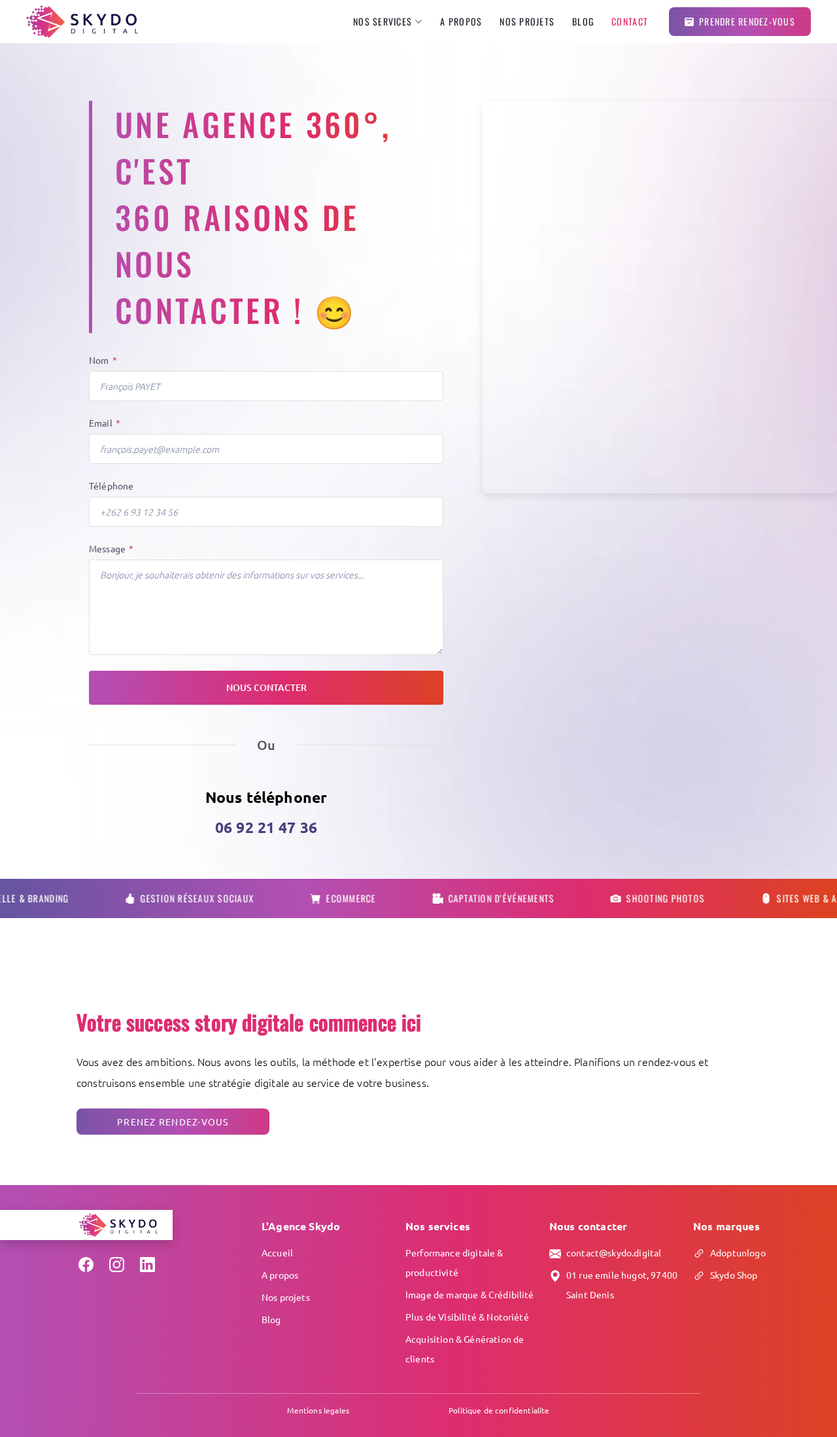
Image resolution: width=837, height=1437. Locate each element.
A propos (461, 21)
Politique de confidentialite (499, 1410)
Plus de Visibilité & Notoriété (467, 1316)
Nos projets (527, 21)
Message (111, 548)
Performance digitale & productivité (454, 1262)
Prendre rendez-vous (747, 21)
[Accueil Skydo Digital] (82, 21)
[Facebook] (86, 1264)
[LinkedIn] (147, 1264)
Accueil (277, 1252)
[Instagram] (116, 1264)
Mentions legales (318, 1410)
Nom (103, 360)
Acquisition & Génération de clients (464, 1348)
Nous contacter (266, 687)
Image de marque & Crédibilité (469, 1294)
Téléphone (111, 485)
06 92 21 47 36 (266, 827)
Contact (629, 21)
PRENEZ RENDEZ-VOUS (173, 1121)
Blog (583, 21)
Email (104, 423)
